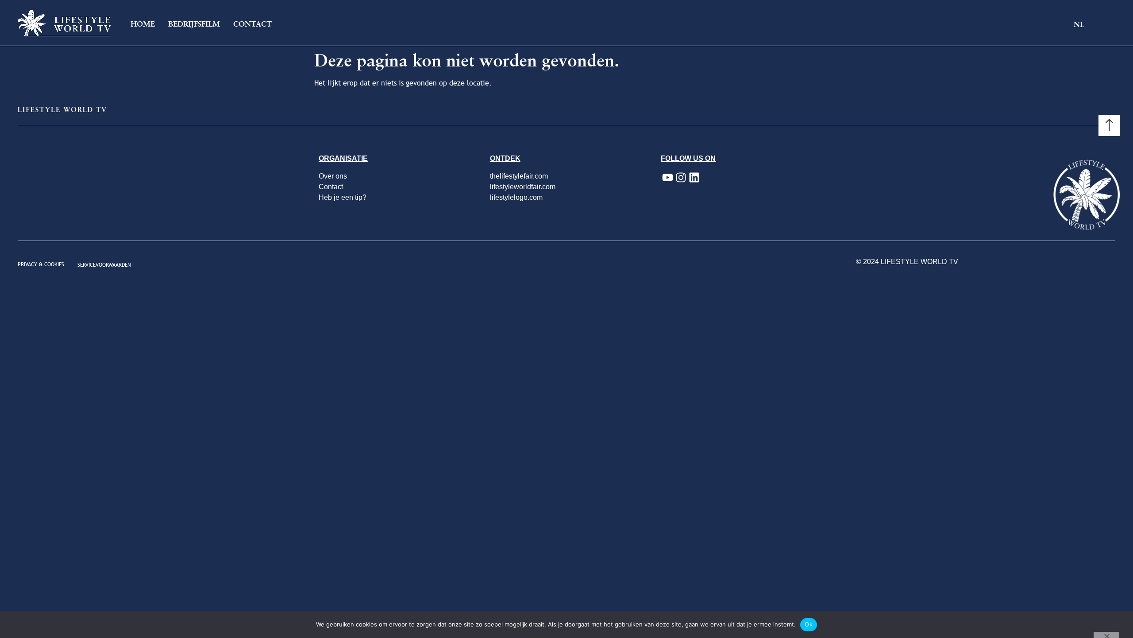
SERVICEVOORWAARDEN (104, 265)
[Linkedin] (694, 177)
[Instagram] (680, 177)
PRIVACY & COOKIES (41, 264)
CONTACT (252, 24)
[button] (1086, 25)
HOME (143, 24)
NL (1079, 24)
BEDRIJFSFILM (194, 24)
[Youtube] (667, 177)
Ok (809, 624)
